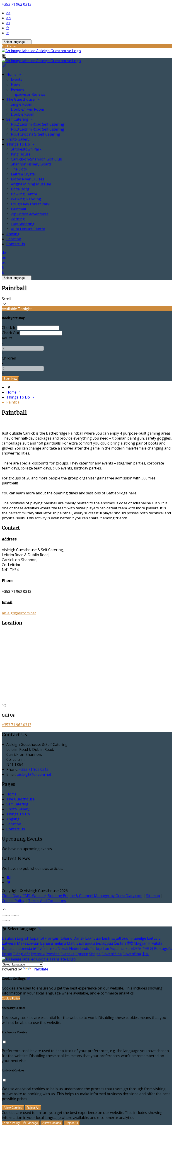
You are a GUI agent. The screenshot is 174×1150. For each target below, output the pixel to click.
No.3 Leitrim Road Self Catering (37, 129)
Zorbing (18, 218)
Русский (38, 953)
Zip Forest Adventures (29, 214)
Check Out (10, 332)
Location (13, 238)
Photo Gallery (17, 139)
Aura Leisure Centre (28, 228)
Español (37, 938)
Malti (71, 943)
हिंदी (130, 943)
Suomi (127, 938)
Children (9, 358)
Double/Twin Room (27, 109)
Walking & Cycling (26, 199)
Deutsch (9, 938)
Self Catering (17, 119)
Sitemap (153, 895)
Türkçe (96, 948)
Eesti (106, 938)
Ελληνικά (93, 938)
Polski (7, 953)
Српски (81, 953)
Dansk (78, 938)
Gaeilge (139, 938)
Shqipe (95, 953)
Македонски (28, 943)
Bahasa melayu (53, 943)
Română (53, 953)
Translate (40, 969)
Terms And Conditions (47, 900)
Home (11, 74)
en (8, 17)
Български (85, 943)
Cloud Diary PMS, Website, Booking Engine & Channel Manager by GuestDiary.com (72, 895)
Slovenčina (132, 953)
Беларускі (104, 943)
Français (52, 938)
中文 (145, 953)
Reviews (17, 89)
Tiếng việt (21, 953)
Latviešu (9, 943)
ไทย (106, 948)
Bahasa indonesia (17, 948)
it (7, 32)
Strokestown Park (26, 149)
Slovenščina (112, 953)
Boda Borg (20, 189)
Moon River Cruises (27, 179)
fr (7, 27)
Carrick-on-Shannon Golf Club (36, 159)
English (23, 938)
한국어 (147, 948)
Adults (7, 338)
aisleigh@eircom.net (19, 612)
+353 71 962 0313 (16, 4)
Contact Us (15, 243)
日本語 (135, 948)
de (8, 12)
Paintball (18, 209)
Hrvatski (155, 943)
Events (16, 79)
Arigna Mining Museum (31, 184)
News (15, 84)
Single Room (21, 104)
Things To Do (18, 144)
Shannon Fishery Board (31, 164)
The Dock (19, 169)
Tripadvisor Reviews (28, 94)
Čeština (120, 943)
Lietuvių (154, 938)
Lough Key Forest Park (30, 204)
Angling (12, 233)
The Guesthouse (21, 99)
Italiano (66, 938)
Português (163, 948)
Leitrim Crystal (23, 174)
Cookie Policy (13, 900)
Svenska (67, 953)
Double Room (22, 114)
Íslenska (50, 948)
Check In (9, 327)
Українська (120, 948)
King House (21, 154)
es (8, 22)
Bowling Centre (24, 194)
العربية (116, 938)
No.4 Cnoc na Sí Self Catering (35, 134)
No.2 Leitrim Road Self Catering (37, 124)
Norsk (63, 948)
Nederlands (79, 948)
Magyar (140, 943)
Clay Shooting (22, 223)
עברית (37, 948)
